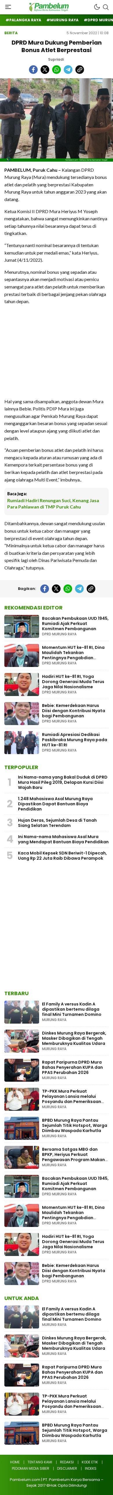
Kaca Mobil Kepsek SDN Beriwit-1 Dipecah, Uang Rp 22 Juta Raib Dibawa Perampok (62, 855)
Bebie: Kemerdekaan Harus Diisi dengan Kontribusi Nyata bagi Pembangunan (73, 711)
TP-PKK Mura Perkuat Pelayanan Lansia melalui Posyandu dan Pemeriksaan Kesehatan (71, 1099)
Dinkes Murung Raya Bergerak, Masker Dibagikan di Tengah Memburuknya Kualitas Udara (74, 1038)
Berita (11, 32)
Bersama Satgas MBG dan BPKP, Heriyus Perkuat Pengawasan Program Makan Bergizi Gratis (73, 1157)
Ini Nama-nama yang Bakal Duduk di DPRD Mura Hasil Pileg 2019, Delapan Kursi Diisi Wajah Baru (62, 782)
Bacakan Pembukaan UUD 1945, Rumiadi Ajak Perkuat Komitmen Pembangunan (75, 623)
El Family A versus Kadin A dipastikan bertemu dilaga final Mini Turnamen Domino (71, 1009)
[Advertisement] (56, 351)
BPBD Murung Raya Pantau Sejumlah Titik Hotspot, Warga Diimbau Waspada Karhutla (74, 1125)
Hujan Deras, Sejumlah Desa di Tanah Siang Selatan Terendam (57, 822)
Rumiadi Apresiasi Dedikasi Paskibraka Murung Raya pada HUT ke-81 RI (74, 740)
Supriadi (56, 59)
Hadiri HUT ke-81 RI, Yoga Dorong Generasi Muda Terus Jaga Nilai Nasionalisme (73, 682)
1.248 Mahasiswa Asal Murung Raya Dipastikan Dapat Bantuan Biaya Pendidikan (55, 804)
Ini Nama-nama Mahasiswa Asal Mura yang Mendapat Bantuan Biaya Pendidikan (63, 839)
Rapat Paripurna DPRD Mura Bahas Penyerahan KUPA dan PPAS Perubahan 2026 (72, 1067)
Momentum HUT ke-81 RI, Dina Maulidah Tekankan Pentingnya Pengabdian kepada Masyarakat (73, 655)
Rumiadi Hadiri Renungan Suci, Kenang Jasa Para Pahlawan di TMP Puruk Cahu (53, 503)
